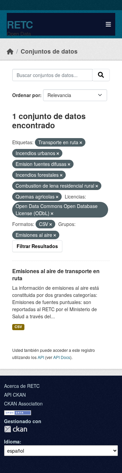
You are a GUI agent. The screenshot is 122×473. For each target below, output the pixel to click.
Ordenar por (26, 95)
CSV (18, 326)
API (41, 357)
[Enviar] (101, 75)
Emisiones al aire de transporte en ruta (56, 274)
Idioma (12, 441)
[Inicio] (10, 51)
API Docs (61, 357)
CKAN (15, 429)
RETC (20, 24)
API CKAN (15, 394)
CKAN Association (23, 403)
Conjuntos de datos (49, 51)
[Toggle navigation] (108, 24)
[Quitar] (81, 142)
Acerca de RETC (22, 385)
